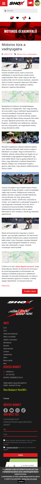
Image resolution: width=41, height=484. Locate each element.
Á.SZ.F (5, 330)
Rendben (21, 481)
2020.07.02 (8, 54)
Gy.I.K (5, 327)
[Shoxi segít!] (37, 4)
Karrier (5, 357)
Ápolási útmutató (8, 348)
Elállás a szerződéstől (9, 336)
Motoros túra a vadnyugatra (27, 54)
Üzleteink (6, 351)
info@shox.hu (10, 371)
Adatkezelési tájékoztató (10, 333)
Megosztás (6, 286)
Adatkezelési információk (29, 479)
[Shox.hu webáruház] (20, 310)
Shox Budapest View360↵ (15, 389)
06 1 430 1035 (10, 374)
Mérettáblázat (7, 342)
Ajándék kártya (7, 354)
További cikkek (30, 291)
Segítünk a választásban (10, 339)
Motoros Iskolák (7, 360)
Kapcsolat (6, 345)
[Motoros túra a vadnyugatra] (17, 4)
